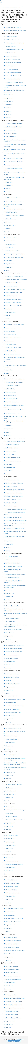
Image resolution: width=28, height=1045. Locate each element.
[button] (1, 1)
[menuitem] (1, 3)
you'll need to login (19, 1039)
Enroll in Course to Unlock (14, 1041)
